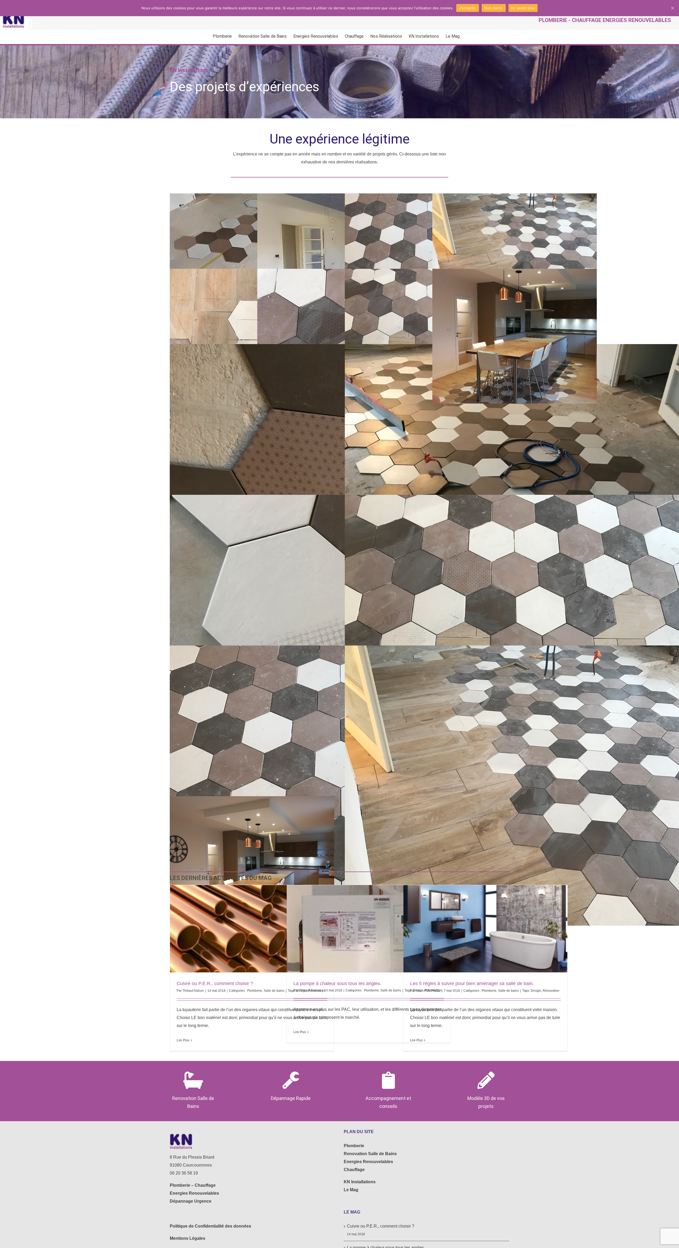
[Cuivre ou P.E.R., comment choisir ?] (252, 928)
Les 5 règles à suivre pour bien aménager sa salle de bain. (472, 983)
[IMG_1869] (514, 336)
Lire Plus (183, 1040)
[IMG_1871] (252, 863)
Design (536, 991)
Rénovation (551, 991)
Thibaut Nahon (193, 991)
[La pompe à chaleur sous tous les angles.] (369, 928)
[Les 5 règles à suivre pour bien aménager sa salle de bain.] (485, 928)
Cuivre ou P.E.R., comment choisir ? (215, 983)
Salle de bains (274, 991)
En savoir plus (523, 8)
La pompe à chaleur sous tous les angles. (337, 983)
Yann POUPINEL (428, 991)
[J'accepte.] (672, 8)
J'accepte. (468, 8)
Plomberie (254, 991)
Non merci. (493, 8)
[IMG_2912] (514, 260)
